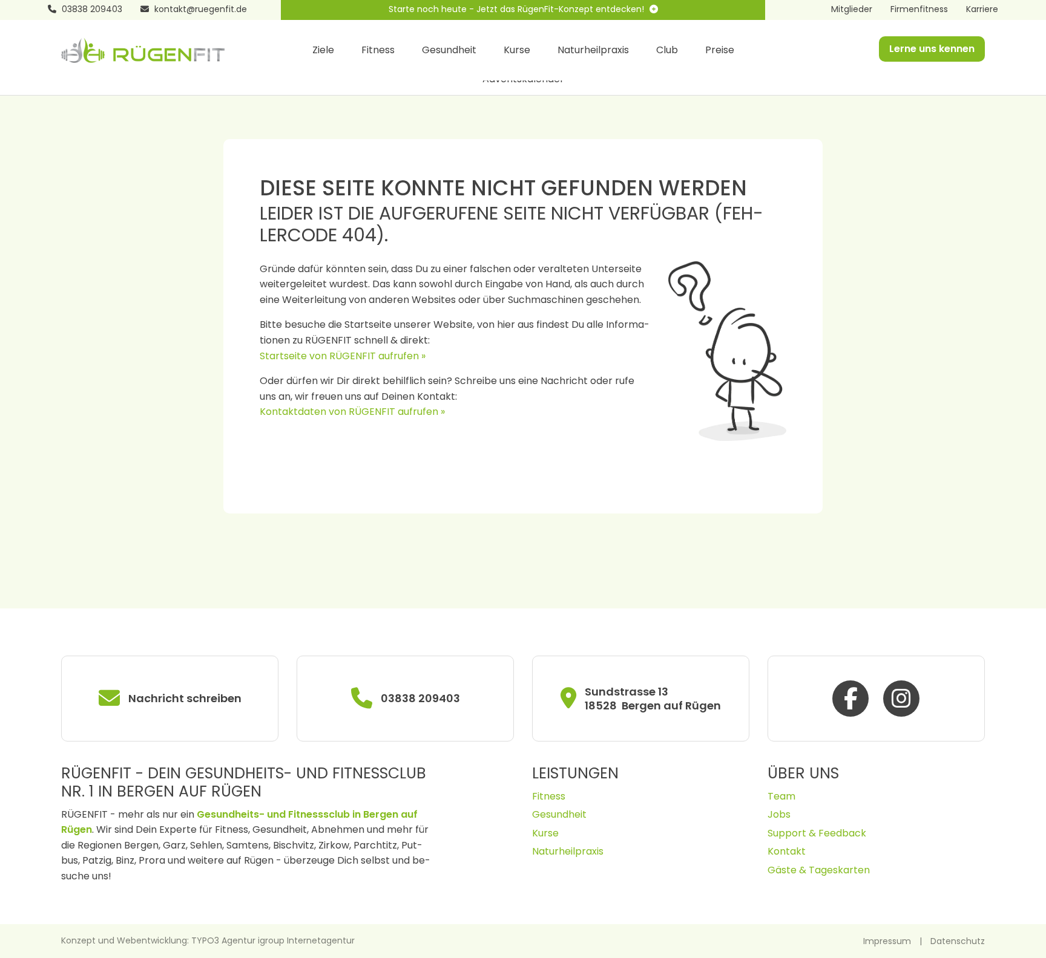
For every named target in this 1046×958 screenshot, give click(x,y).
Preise (719, 50)
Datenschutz (957, 941)
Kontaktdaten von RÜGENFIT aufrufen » (352, 412)
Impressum (887, 941)
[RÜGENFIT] (143, 49)
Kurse (517, 50)
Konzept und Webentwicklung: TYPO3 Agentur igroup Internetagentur (208, 940)
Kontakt (787, 851)
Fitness (378, 50)
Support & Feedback (817, 833)
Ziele (323, 50)
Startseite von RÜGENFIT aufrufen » (343, 356)
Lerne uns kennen (932, 49)
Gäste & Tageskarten (819, 870)
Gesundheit (449, 50)
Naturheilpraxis (593, 50)
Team (781, 796)
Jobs (779, 814)
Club (667, 50)
